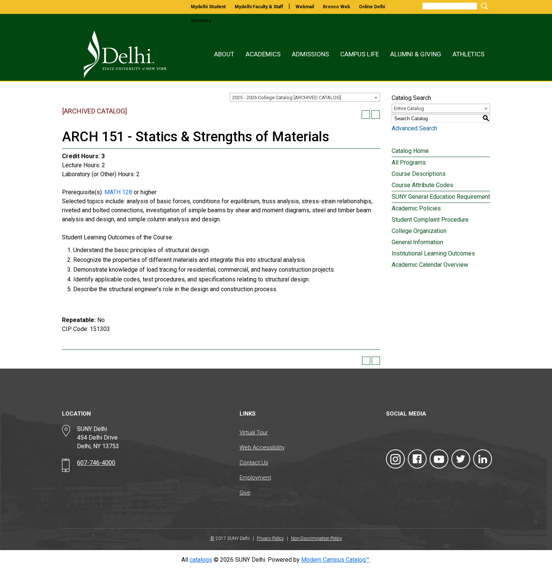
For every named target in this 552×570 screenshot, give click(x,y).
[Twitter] (460, 459)
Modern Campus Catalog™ (335, 559)
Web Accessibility (262, 447)
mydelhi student (208, 6)
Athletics (468, 54)
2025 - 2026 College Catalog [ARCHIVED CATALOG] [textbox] (286, 97)
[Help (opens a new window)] (375, 114)
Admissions (310, 54)
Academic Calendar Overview (430, 264)
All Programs (409, 162)
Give (245, 492)
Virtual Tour (254, 432)
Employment (255, 477)
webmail (305, 6)
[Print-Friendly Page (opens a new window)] (366, 114)
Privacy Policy (270, 538)
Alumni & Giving (415, 54)
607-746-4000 (96, 462)
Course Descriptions (419, 173)
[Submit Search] (483, 6)
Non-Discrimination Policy (316, 538)
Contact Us (254, 462)
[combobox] (305, 97)
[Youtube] (439, 459)
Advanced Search (414, 128)
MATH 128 (118, 192)
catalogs (201, 559)
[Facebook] (417, 459)
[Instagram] (395, 459)
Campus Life (359, 54)
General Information (417, 242)
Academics (263, 54)
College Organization (419, 230)
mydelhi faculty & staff (259, 6)
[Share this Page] (356, 114)
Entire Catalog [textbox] (409, 108)
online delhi (372, 6)
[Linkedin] (482, 459)
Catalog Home (410, 150)
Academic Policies (416, 208)
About (224, 54)
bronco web (336, 6)
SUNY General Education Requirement (441, 196)
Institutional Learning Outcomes (433, 253)
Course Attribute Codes (422, 185)
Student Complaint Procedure (430, 219)
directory (201, 20)
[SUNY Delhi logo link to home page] (117, 54)
